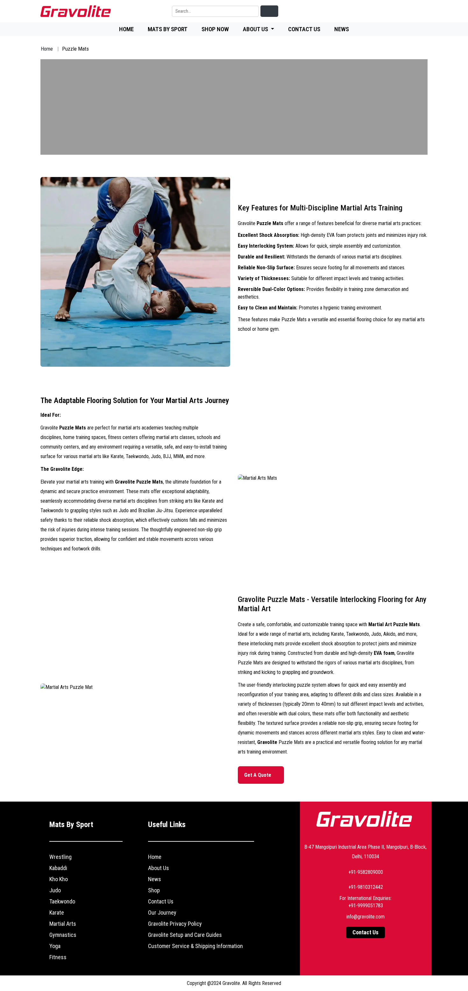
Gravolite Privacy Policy (175, 923)
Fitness (58, 957)
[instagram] (407, 11)
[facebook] (377, 11)
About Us (158, 868)
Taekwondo (62, 901)
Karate (56, 912)
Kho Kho (58, 879)
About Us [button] (256, 29)
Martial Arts (62, 923)
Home (126, 29)
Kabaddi (58, 868)
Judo (55, 890)
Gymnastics (62, 934)
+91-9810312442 (365, 887)
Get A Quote (258, 775)
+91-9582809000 (365, 872)
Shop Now (215, 29)
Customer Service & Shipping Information (195, 946)
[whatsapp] (421, 11)
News (341, 29)
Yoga (54, 946)
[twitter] (392, 11)
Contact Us (304, 29)
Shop (154, 890)
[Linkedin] (363, 11)
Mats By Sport (168, 29)
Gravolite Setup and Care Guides (185, 934)
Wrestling (60, 856)
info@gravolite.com (365, 917)
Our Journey (162, 912)
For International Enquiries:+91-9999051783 (365, 902)
